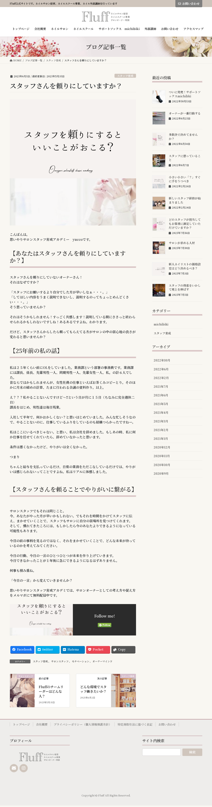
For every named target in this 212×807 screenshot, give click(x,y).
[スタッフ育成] (123, 685)
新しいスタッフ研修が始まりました (185, 200)
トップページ (21, 724)
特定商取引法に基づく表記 (135, 724)
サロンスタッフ (60, 661)
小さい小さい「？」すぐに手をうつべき (185, 179)
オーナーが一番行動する (185, 113)
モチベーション (80, 661)
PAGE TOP (203, 779)
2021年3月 (161, 421)
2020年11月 (162, 456)
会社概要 (42, 724)
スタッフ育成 (125, 76)
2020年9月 (161, 473)
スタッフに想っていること (185, 158)
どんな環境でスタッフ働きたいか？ (93, 689)
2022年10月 (162, 360)
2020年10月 (162, 465)
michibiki (161, 324)
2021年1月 (161, 438)
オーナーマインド (102, 661)
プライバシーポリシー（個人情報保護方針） (83, 724)
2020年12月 (162, 447)
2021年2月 (161, 430)
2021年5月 (161, 404)
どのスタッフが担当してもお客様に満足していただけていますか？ (185, 223)
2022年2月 (161, 378)
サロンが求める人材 (182, 243)
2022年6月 (161, 369)
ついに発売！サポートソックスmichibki (185, 94)
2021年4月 (161, 412)
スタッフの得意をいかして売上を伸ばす (185, 287)
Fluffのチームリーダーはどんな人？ (51, 691)
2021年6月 (161, 395)
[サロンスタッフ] (22, 685)
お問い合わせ (191, 3)
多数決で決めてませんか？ (183, 136)
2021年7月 (161, 386)
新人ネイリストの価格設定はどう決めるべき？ (185, 266)
